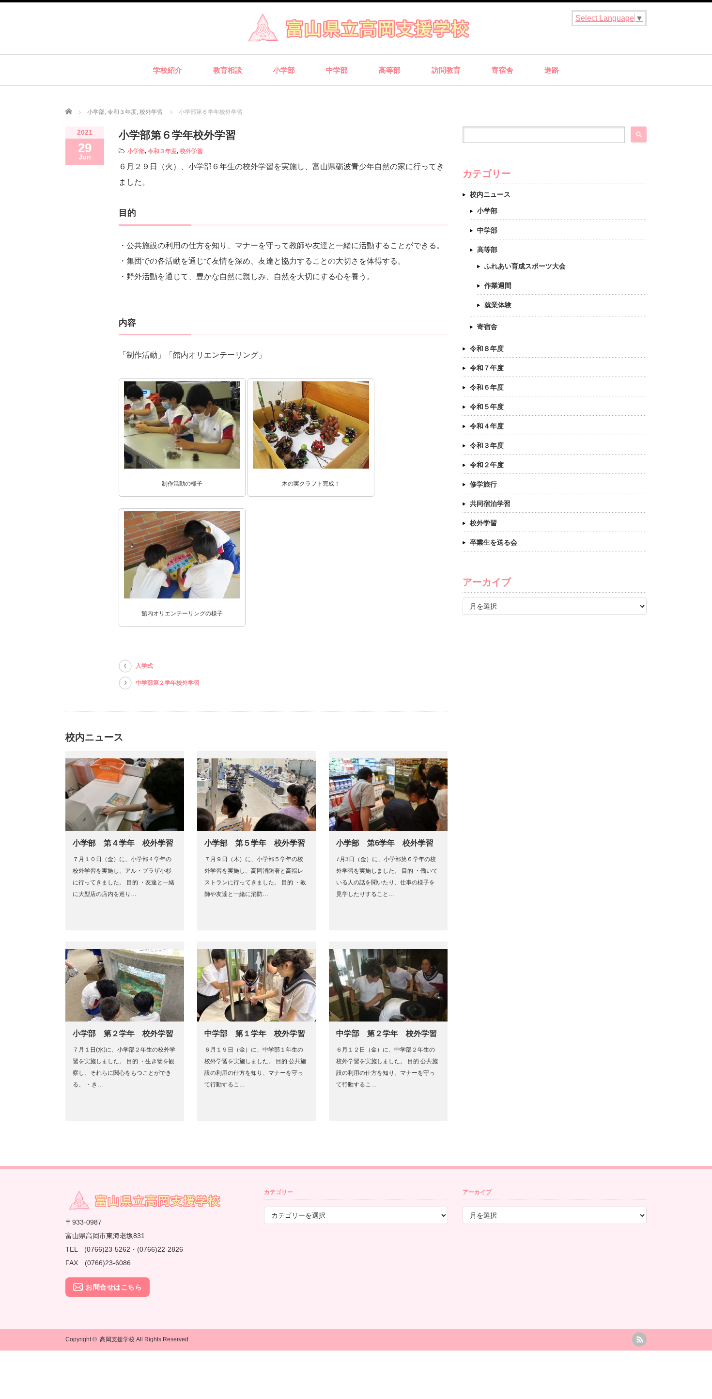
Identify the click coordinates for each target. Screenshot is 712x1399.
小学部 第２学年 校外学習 (123, 1033)
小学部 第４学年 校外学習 (123, 843)
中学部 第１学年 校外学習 (254, 1033)
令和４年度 (487, 426)
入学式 (144, 665)
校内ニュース (490, 194)
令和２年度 (487, 465)
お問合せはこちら (114, 1287)
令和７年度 (487, 368)
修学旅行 (483, 484)
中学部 (337, 70)
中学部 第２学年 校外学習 (386, 1033)
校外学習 (191, 151)
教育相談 (227, 70)
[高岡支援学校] (356, 38)
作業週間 (497, 285)
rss (639, 1339)
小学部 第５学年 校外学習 (254, 843)
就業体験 (497, 305)
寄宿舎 (502, 70)
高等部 (390, 70)
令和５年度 (487, 406)
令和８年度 (487, 348)
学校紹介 (167, 70)
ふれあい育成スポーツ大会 (525, 266)
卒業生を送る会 (493, 542)
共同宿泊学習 (490, 503)
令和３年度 (162, 151)
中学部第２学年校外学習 (168, 682)
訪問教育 (446, 70)
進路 (551, 70)
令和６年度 (487, 387)
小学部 (284, 70)
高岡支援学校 (117, 1339)
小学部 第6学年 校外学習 (384, 843)
